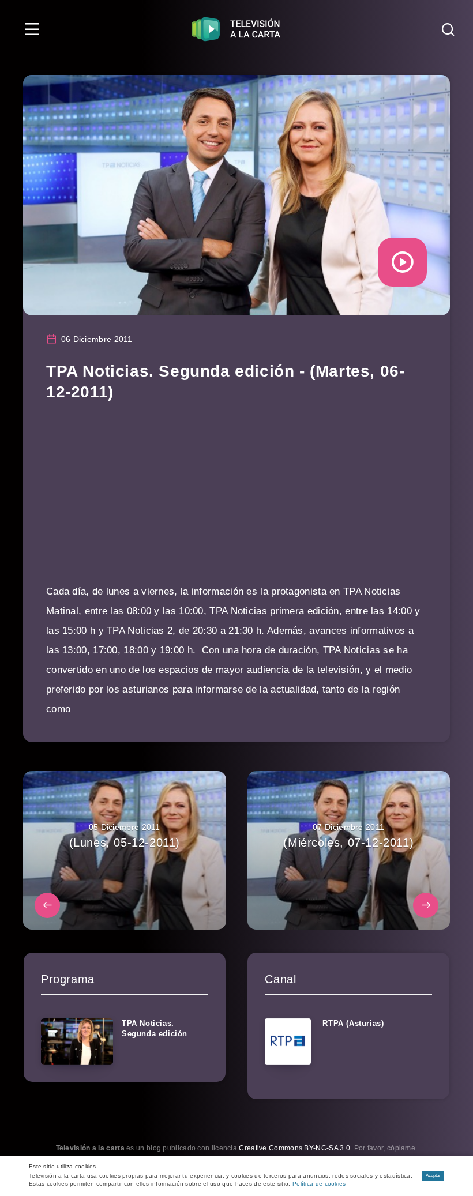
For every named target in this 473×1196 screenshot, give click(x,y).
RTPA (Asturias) (353, 1023)
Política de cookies (319, 1183)
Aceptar (433, 1175)
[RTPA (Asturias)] (288, 1041)
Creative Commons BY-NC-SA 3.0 (294, 1148)
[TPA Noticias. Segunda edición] (77, 1041)
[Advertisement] (236, 501)
